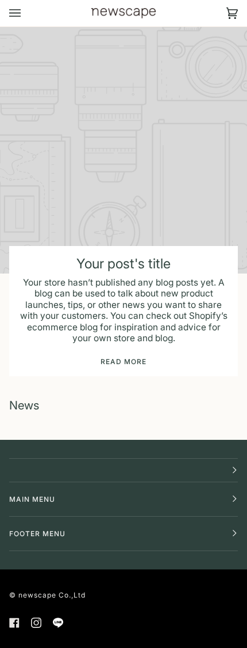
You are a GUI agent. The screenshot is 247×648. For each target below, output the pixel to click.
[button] (123, 470)
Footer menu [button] (37, 533)
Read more (123, 361)
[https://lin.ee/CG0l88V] (58, 623)
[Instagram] (36, 623)
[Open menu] (26, 13)
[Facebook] (14, 623)
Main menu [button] (32, 499)
